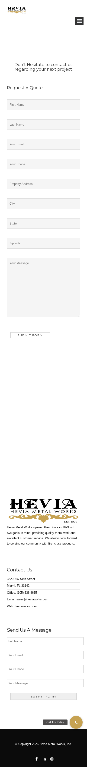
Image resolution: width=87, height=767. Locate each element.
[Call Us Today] (76, 722)
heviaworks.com (26, 606)
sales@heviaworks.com (32, 599)
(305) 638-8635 (27, 592)
